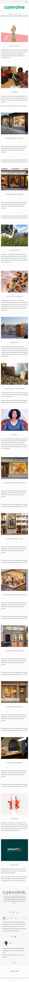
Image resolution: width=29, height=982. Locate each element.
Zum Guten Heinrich (14, 296)
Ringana (14, 819)
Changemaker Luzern (14, 651)
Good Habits (14, 46)
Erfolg (14, 435)
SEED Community (20, 924)
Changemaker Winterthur (14, 483)
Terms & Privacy (15, 980)
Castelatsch (14, 250)
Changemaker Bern (15, 763)
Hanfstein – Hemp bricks (14, 388)
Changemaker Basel (14, 707)
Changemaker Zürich (14, 138)
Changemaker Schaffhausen (14, 595)
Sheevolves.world (8, 948)
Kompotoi (14, 342)
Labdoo (14, 92)
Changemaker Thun (14, 539)
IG (9, 980)
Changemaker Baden (14, 194)
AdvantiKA (14, 865)
